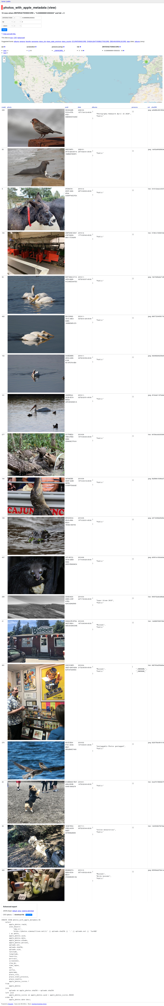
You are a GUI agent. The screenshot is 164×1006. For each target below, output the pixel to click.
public (8, 1)
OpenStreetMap (152, 102)
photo (9, 107)
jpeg (4, 50)
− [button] (4, 61)
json (11, 38)
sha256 (154, 107)
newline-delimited (28, 911)
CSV (15, 38)
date (128, 41)
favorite (28, 41)
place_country (66, 41)
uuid (66, 107)
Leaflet (145, 102)
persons (22, 41)
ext (149, 107)
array (19, 911)
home (3, 1)
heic (4, 53)
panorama (35, 41)
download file (19, 915)
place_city (42, 41)
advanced (21, 38)
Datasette (10, 1004)
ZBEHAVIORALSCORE (118, 41)
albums (16, 41)
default (14, 911)
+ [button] (4, 58)
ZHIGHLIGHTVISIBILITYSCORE (98, 41)
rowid (4, 107)
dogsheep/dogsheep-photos (39, 1004)
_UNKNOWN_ (59, 50)
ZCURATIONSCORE (79, 41)
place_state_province (54, 41)
